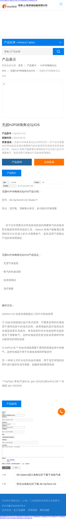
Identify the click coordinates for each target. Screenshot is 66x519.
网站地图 (44, 510)
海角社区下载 (8, 516)
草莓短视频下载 (28, 518)
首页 (20, 65)
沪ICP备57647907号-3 (13, 506)
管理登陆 (32, 510)
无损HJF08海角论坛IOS (22, 70)
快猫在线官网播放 (11, 518)
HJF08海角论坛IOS (27, 516)
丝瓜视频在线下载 (45, 516)
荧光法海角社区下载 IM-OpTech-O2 (36, 484)
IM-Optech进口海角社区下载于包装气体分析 (39, 475)
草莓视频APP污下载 (55, 516)
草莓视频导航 (36, 516)
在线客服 (49, 162)
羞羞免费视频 (20, 518)
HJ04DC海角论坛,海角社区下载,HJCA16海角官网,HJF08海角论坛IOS (18, 0)
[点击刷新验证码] (11, 460)
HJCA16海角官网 (17, 516)
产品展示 (31, 65)
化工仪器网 (19, 510)
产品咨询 (17, 162)
